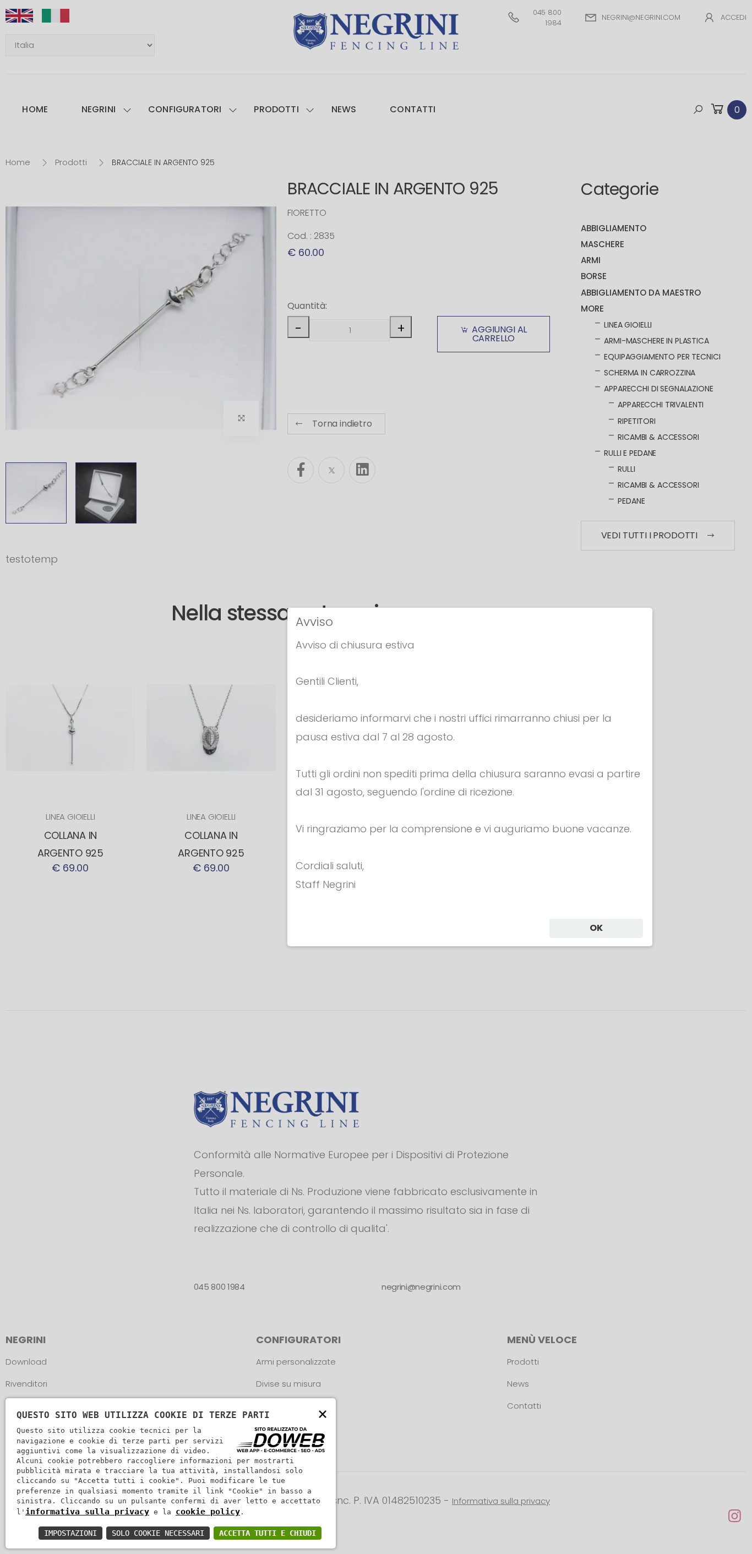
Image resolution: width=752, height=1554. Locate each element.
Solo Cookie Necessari (158, 1533)
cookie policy (208, 1512)
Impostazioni (70, 1533)
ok (596, 928)
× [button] (323, 1413)
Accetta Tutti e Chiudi (267, 1533)
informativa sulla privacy (87, 1512)
